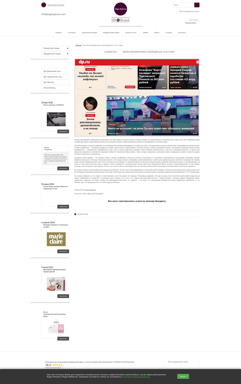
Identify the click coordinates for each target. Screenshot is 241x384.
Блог (55, 178)
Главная (58, 32)
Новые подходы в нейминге (53, 105)
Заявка (145, 32)
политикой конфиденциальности (136, 377)
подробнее (63, 131)
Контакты (182, 32)
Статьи (54, 261)
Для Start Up (49, 82)
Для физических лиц (52, 71)
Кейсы (156, 32)
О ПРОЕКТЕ (72, 32)
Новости (54, 97)
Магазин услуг (131, 32)
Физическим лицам (89, 32)
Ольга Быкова (90, 190)
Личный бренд (49, 88)
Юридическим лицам (111, 32)
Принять (183, 376)
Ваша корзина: (192, 23)
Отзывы (169, 32)
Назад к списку (81, 214)
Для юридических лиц (53, 77)
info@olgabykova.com (53, 14)
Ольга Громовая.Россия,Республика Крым (54, 314)
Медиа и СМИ (55, 217)
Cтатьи (78, 45)
